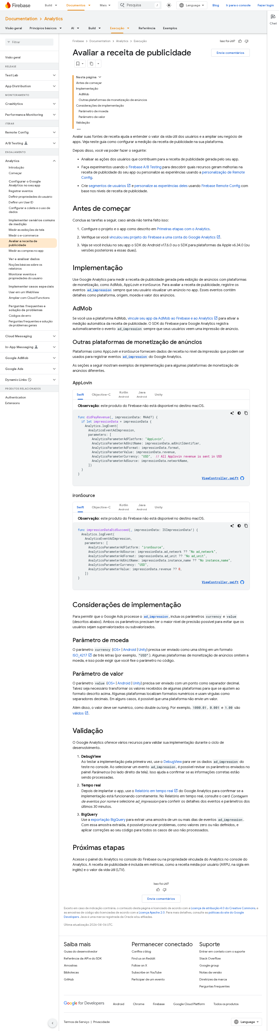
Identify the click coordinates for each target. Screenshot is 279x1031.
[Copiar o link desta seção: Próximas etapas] (129, 848)
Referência (147, 28)
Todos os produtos (226, 1004)
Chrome (138, 1004)
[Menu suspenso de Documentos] (90, 5)
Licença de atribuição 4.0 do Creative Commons (223, 908)
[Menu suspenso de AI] (79, 28)
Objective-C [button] (101, 394)
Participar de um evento (148, 979)
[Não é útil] (246, 41)
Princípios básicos (43, 28)
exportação (108, 820)
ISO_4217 (80, 655)
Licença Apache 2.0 (152, 912)
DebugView (172, 762)
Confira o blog (141, 951)
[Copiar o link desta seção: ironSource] (99, 495)
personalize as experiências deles (161, 186)
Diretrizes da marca (213, 979)
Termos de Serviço (76, 1022)
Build (48, 5)
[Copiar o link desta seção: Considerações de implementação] (185, 605)
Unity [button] (159, 394)
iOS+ (117, 650)
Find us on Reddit (143, 958)
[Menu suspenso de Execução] (129, 28)
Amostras (70, 965)
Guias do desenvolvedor (80, 951)
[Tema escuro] (239, 413)
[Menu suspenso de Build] (57, 5)
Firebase (78, 41)
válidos (78, 713)
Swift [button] (80, 394)
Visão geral (13, 28)
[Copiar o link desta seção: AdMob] (96, 308)
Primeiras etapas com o (183, 229)
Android (129, 650)
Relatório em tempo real (154, 791)
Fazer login (266, 5)
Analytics (53, 19)
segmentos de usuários (107, 186)
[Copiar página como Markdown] (91, 63)
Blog (216, 5)
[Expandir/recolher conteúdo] (99, 77)
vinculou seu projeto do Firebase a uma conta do (162, 237)
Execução (117, 28)
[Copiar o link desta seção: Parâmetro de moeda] (133, 640)
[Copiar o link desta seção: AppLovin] (96, 383)
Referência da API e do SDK (83, 958)
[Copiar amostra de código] (246, 413)
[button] (26, 75)
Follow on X (139, 965)
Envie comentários (230, 53)
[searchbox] (29, 42)
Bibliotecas (71, 972)
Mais (103, 5)
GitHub (69, 979)
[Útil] (240, 41)
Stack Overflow (210, 958)
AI (72, 28)
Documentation (21, 19)
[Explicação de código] (232, 413)
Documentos (75, 5)
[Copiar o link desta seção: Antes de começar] (135, 209)
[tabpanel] (161, 444)
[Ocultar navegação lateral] (52, 1023)
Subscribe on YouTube (147, 972)
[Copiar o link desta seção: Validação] (107, 731)
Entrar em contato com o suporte (222, 951)
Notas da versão (210, 972)
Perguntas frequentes (214, 986)
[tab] (80, 394)
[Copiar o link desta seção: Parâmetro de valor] (127, 674)
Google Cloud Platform (189, 1004)
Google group (209, 965)
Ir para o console (238, 5)
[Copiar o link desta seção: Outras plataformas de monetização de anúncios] (206, 342)
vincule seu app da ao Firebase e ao (170, 318)
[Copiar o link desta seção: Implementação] (127, 268)
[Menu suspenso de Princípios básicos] (62, 28)
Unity (142, 650)
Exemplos (170, 28)
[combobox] (140, 5)
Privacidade (101, 1022)
